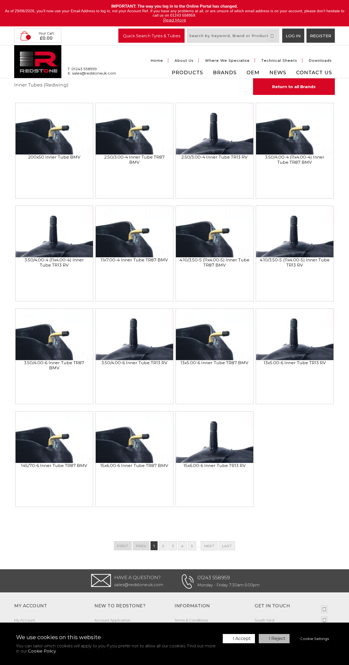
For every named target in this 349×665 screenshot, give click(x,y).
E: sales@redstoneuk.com (92, 73)
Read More (174, 20)
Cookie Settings (314, 638)
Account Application (112, 620)
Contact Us (314, 73)
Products (187, 73)
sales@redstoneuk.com (138, 584)
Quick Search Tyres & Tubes (151, 35)
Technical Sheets (279, 60)
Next (209, 546)
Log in (293, 35)
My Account (24, 620)
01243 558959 (213, 578)
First (122, 546)
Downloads (320, 60)
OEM (253, 73)
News (277, 73)
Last (227, 546)
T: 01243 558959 (82, 69)
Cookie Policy (42, 651)
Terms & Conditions (191, 620)
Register (320, 35)
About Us (184, 60)
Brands (225, 73)
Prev (141, 546)
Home (157, 60)
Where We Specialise (227, 60)
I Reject (277, 638)
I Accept (242, 638)
